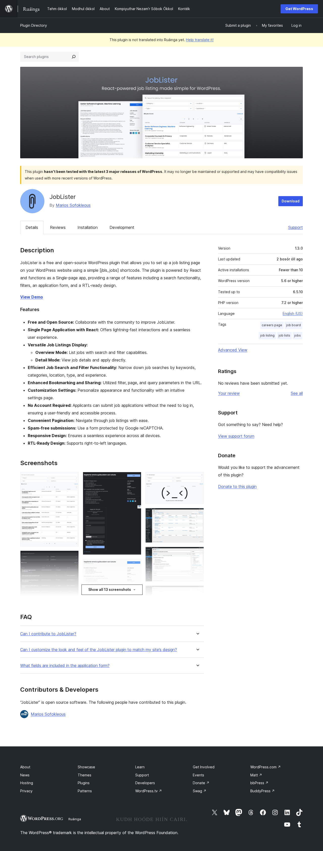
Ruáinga (74, 819)
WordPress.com (265, 767)
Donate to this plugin (237, 486)
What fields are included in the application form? (65, 665)
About (25, 767)
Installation (87, 227)
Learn (140, 767)
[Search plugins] (74, 57)
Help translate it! (199, 40)
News (25, 775)
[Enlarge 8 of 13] (197, 478)
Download (291, 201)
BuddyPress (262, 791)
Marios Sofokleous (73, 205)
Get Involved (203, 767)
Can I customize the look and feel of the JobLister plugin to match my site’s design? (98, 649)
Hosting (26, 783)
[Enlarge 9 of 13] (197, 514)
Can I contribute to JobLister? (48, 633)
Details (31, 227)
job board (293, 325)
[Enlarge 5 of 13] (134, 565)
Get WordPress (299, 9)
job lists (284, 335)
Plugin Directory (33, 25)
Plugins (84, 783)
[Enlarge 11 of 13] (197, 592)
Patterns (85, 791)
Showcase (86, 767)
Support (295, 227)
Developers (145, 783)
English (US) (293, 313)
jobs (297, 335)
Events (198, 775)
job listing (267, 335)
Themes (84, 775)
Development (122, 227)
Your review (229, 393)
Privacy (26, 791)
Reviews (58, 227)
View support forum (236, 436)
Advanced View (232, 349)
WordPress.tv (148, 791)
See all (297, 393)
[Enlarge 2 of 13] (71, 557)
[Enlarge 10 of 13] (197, 553)
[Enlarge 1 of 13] (71, 478)
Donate (201, 783)
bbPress (259, 783)
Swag (199, 791)
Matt (256, 775)
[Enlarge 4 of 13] (134, 478)
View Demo (31, 296)
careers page (272, 325)
